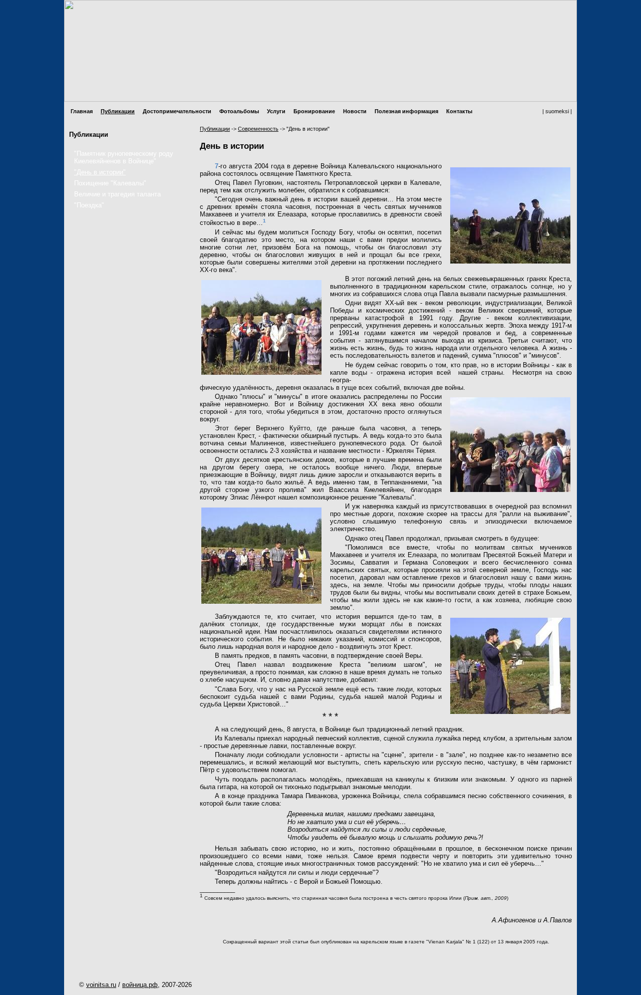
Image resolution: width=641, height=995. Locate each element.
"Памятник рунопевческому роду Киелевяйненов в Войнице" (123, 157)
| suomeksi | (557, 111)
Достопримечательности (177, 111)
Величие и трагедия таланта (117, 194)
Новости (355, 111)
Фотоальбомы (239, 111)
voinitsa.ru (101, 984)
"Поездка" (89, 205)
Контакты (459, 111)
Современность (258, 129)
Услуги (276, 111)
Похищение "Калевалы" (110, 183)
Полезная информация (406, 111)
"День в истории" (100, 172)
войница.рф (140, 984)
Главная (82, 111)
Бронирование (314, 111)
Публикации (118, 111)
